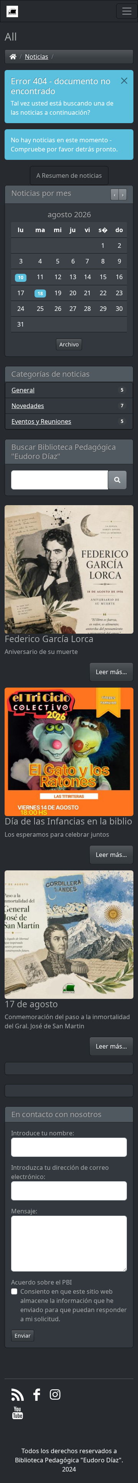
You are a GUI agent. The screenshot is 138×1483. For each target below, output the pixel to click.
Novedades (28, 406)
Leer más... (111, 672)
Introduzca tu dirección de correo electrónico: (60, 1172)
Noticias (36, 56)
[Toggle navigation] (127, 11)
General (23, 390)
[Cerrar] (124, 80)
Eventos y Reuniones (41, 421)
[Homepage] (13, 56)
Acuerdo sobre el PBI (41, 1282)
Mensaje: (24, 1211)
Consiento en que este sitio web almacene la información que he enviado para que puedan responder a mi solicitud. (73, 1305)
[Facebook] (36, 1396)
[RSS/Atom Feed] (17, 1396)
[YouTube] (17, 1415)
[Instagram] (55, 1396)
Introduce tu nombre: (42, 1133)
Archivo (69, 344)
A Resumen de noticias (69, 175)
